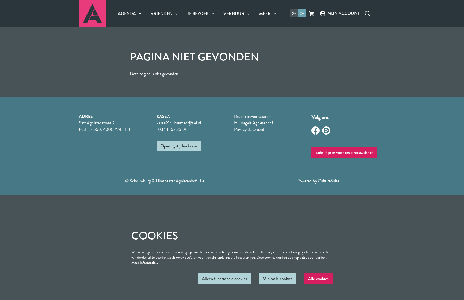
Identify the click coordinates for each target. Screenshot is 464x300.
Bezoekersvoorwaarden (254, 116)
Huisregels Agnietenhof (253, 123)
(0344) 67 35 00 (172, 129)
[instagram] (326, 130)
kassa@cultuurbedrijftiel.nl (179, 123)
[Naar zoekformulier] (367, 13)
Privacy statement (249, 129)
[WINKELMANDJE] (312, 13)
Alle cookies (318, 279)
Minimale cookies (277, 279)
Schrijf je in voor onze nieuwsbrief (344, 152)
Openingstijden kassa (179, 146)
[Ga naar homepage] (92, 13)
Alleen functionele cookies (224, 279)
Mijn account (343, 13)
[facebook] (315, 130)
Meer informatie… (144, 262)
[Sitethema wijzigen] (298, 13)
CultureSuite (328, 181)
